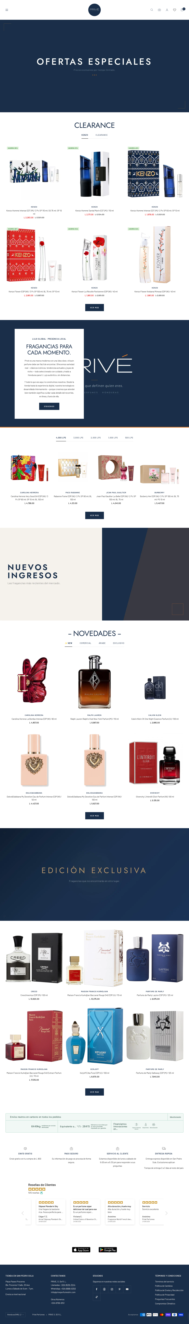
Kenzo (34, 207)
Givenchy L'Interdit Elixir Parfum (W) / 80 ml (155, 796)
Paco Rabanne (73, 492)
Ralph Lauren (94, 715)
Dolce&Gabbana (34, 793)
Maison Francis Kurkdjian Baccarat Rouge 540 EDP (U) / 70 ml (94, 995)
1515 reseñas (33, 1192)
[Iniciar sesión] (167, 10)
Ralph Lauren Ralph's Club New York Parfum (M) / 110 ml (94, 719)
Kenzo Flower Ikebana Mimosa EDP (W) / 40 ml (154, 291)
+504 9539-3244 (68, 1285)
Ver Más (94, 816)
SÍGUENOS (49, 406)
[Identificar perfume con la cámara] (159, 10)
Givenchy (155, 793)
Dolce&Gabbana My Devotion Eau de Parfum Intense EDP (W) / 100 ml (94, 798)
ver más (94, 307)
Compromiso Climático (165, 1303)
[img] (96, 1189)
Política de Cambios (164, 1286)
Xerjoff (94, 1069)
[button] (23, 1213)
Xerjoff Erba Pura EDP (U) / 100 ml (94, 1073)
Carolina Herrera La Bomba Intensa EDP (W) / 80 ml (34, 719)
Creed (34, 991)
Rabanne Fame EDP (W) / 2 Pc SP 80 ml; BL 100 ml (73, 498)
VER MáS (94, 515)
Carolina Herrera (29, 492)
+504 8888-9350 (68, 1288)
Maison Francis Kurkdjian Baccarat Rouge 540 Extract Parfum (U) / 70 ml (34, 1074)
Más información (175, 1117)
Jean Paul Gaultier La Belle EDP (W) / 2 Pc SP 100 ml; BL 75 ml (116, 498)
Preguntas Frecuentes (165, 1299)
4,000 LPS (61, 437)
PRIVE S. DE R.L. (55, 1314)
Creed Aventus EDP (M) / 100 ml (34, 995)
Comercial (85, 643)
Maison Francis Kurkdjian (94, 991)
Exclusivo (118, 643)
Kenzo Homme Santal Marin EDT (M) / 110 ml (94, 210)
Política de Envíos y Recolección (169, 1290)
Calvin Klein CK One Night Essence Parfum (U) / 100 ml (154, 719)
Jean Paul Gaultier (116, 492)
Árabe (102, 643)
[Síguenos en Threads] (104, 1289)
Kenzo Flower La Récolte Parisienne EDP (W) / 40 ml (94, 291)
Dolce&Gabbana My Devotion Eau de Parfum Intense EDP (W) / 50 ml (34, 798)
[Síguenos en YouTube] (127, 1289)
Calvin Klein (154, 715)
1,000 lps (113, 437)
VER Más (94, 1092)
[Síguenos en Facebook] (96, 1289)
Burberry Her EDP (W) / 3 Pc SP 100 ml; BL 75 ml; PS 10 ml (159, 498)
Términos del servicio (164, 1281)
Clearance (102, 135)
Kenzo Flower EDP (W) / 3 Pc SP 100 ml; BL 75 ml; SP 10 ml (34, 291)
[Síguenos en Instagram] (112, 1289)
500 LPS (129, 437)
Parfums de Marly (155, 991)
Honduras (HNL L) (14, 1314)
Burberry (160, 492)
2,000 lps (96, 437)
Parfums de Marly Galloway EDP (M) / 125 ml (155, 1073)
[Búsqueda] (152, 10)
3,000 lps (78, 437)
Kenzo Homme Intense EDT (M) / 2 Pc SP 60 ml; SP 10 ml (154, 210)
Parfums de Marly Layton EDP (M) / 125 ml (155, 995)
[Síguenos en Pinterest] (119, 1289)
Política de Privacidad (164, 1294)
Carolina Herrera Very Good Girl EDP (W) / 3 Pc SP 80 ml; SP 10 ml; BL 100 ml (29, 498)
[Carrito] (182, 10)
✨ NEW (68, 643)
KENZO (84, 135)
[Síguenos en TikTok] (96, 1297)
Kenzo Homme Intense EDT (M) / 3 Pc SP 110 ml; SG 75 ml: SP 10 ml (34, 212)
